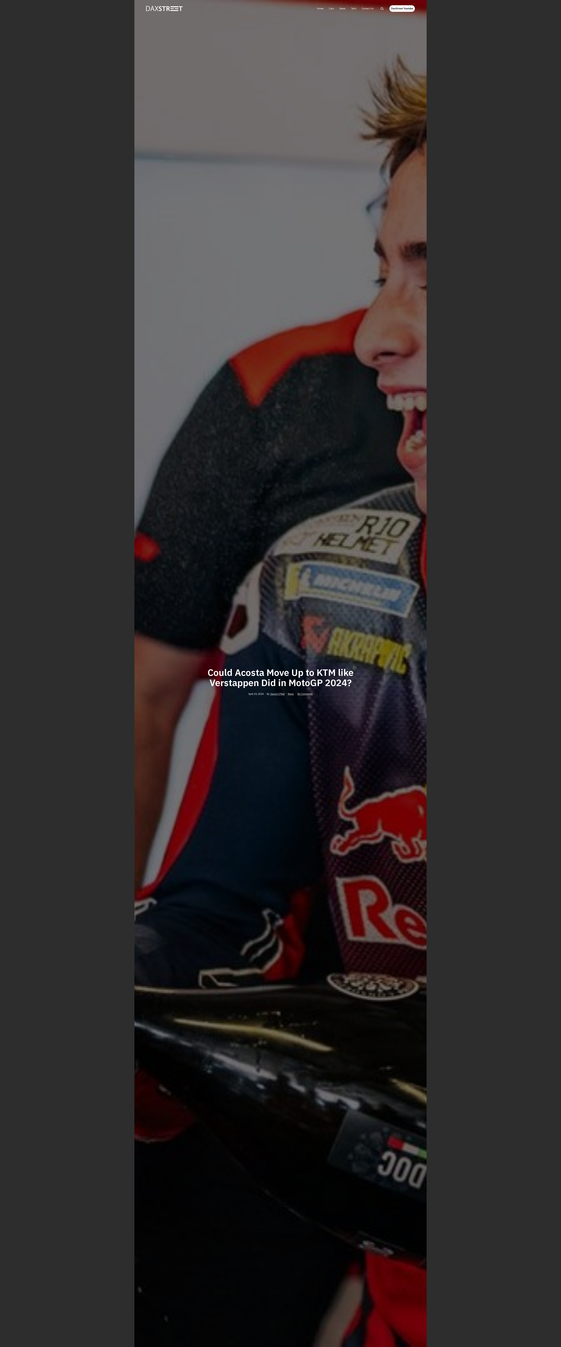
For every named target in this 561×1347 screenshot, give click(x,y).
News (343, 8)
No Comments (305, 693)
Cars (331, 8)
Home (320, 8)
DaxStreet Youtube (402, 8)
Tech (353, 8)
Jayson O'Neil (277, 693)
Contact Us (368, 8)
